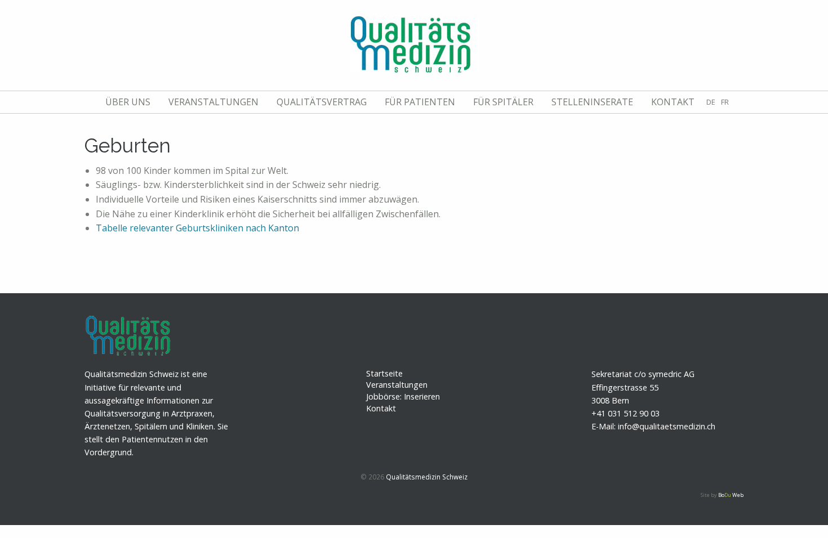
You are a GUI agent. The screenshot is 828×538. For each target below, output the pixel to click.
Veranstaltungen (213, 102)
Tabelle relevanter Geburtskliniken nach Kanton (197, 228)
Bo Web (731, 495)
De (710, 102)
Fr (725, 102)
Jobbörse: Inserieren (403, 396)
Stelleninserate (592, 102)
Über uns (127, 102)
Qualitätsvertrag (322, 102)
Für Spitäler (503, 102)
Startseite (384, 373)
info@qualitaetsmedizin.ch (666, 426)
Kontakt (673, 102)
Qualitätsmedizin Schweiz (427, 476)
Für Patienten (420, 102)
